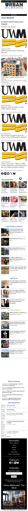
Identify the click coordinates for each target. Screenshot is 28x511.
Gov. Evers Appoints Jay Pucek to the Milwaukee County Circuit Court (18, 282)
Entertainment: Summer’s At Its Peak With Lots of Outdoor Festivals (17, 351)
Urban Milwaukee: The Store (14, 486)
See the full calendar (6, 436)
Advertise (14, 447)
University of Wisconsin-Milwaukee (15, 55)
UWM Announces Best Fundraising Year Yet (12, 51)
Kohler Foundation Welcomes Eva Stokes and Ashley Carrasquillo (17, 301)
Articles (5, 26)
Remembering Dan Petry (16, 238)
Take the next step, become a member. (14, 480)
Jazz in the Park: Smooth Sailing (15, 414)
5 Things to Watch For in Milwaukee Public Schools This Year (18, 259)
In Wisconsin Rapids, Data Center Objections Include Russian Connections (16, 230)
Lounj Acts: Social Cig (12, 432)
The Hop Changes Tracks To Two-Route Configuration (12, 384)
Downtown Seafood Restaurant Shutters (12, 395)
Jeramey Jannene (12, 83)
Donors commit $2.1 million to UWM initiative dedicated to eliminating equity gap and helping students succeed (14, 165)
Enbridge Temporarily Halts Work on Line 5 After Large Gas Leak (18, 267)
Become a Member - (5, 1)
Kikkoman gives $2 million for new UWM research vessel (12, 108)
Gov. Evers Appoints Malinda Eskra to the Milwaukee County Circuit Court (17, 292)
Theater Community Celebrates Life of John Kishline (17, 331)
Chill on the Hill (11, 405)
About (14, 445)
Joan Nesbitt (7, 17)
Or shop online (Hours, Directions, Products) (14, 508)
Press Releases (12, 26)
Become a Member (14, 443)
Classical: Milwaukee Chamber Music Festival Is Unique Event (17, 322)
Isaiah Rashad (10, 409)
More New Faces (5, 308)
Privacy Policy (14, 452)
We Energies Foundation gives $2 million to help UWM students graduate (14, 136)
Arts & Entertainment (14, 310)
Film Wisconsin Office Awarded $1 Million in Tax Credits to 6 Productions (18, 342)
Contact (14, 449)
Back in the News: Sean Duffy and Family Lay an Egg (13, 391)
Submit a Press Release (14, 454)
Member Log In (13, 1)
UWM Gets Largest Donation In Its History (12, 78)
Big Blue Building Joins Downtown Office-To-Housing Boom (11, 398)
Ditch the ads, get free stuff (14, 481)
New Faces (14, 278)
